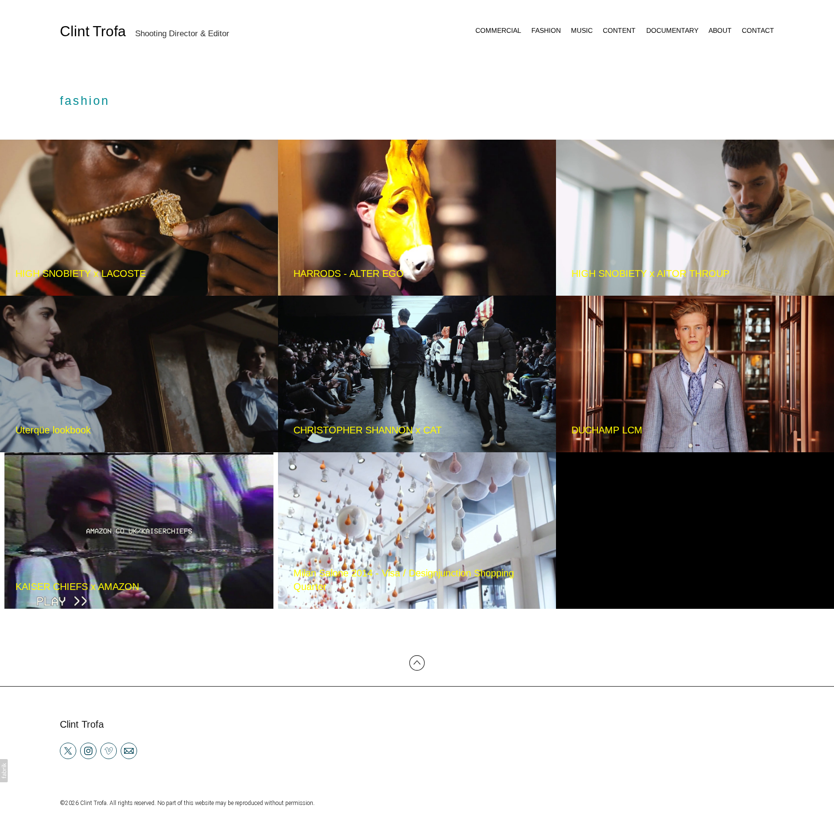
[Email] (129, 750)
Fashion (546, 30)
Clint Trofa (82, 724)
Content (619, 30)
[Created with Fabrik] (4, 770)
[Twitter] (68, 750)
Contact (758, 30)
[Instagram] (88, 750)
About (720, 30)
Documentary (672, 30)
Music (582, 30)
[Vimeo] (108, 750)
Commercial (498, 30)
